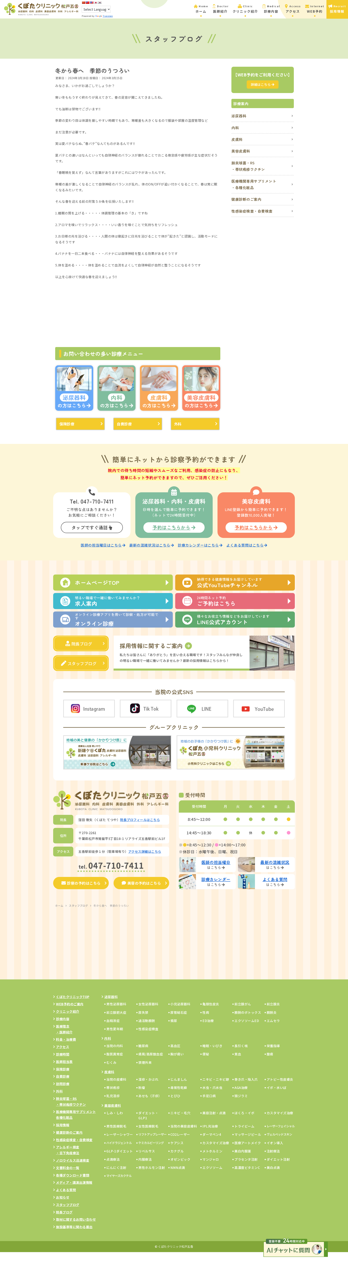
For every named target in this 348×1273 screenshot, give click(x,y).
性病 (205, 1012)
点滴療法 (113, 1159)
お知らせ (62, 1197)
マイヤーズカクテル (119, 1176)
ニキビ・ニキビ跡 (215, 1079)
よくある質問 (66, 1189)
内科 (235, 127)
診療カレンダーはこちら (198, 545)
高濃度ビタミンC (247, 1167)
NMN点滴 (177, 1167)
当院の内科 (114, 1045)
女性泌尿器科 (148, 1004)
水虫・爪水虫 (212, 1087)
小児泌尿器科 (180, 1004)
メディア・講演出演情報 (74, 1182)
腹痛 (270, 1054)
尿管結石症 (178, 1012)
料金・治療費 (66, 1039)
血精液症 (113, 1020)
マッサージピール (247, 1134)
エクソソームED (246, 1020)
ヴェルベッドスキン (279, 1134)
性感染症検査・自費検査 (251, 211)
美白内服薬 (242, 1151)
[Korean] (100, 2)
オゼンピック (180, 1159)
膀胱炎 (272, 1012)
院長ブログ (81, 644)
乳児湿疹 (113, 1095)
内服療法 (145, 1159)
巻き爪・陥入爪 (246, 1079)
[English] (91, 2)
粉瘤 (141, 1087)
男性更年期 (114, 1028)
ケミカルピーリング (151, 1143)
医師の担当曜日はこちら (101, 545)
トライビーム (244, 1126)
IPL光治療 (210, 1126)
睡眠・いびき (212, 1045)
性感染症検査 (148, 1028)
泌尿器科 (238, 115)
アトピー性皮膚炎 (280, 1079)
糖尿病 (143, 1045)
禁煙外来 (145, 1062)
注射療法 (273, 1151)
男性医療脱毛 (116, 1126)
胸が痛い (177, 1054)
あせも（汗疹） (150, 1095)
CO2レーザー (180, 1134)
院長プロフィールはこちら (140, 819)
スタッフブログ (82, 663)
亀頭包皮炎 (210, 1004)
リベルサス (146, 1151)
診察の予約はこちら (84, 883)
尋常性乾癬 (178, 1087)
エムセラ (273, 1020)
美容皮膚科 (240, 151)
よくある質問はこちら (245, 545)
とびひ (175, 1095)
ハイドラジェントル (119, 1143)
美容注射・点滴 (214, 1112)
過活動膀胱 (146, 1020)
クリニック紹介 (67, 1011)
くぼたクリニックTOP (72, 996)
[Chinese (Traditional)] (87, 2)
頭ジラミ (241, 1095)
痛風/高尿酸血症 (150, 1054)
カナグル (177, 1151)
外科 (178, 423)
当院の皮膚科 (116, 1079)
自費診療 (124, 423)
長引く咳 (241, 1045)
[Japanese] (95, 2)
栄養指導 (273, 1045)
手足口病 (209, 1095)
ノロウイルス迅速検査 (72, 1160)
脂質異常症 (114, 1054)
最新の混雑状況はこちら (149, 545)
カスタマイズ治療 (280, 1112)
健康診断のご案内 (246, 199)
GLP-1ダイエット (119, 1151)
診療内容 (62, 1018)
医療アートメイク (247, 1142)
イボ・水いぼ (277, 1087)
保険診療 (66, 423)
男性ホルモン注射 (151, 1167)
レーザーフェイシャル (281, 1126)
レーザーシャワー (119, 1134)
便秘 (205, 1054)
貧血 (237, 1054)
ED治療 (208, 1020)
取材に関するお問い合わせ (76, 1219)
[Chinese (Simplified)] (83, 2)
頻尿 (173, 1020)
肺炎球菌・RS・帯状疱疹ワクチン (248, 166)
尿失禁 (143, 1012)
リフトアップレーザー (152, 1134)
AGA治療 (241, 1087)
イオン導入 (275, 1142)
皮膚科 (237, 139)
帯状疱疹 (113, 1087)
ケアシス (176, 1142)
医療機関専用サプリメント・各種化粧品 (253, 184)
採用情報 (62, 1124)
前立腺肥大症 (116, 1012)
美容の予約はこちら (144, 883)
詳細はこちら (261, 84)
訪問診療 (62, 1083)
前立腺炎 (273, 1004)
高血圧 (175, 1045)
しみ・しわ (114, 1112)
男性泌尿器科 (116, 1004)
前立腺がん (242, 1004)
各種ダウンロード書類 (72, 1175)
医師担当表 (64, 1061)
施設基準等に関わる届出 (74, 1226)
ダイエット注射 (278, 1159)
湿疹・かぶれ (148, 1079)
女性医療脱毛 (148, 1126)
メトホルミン (212, 1151)
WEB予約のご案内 (70, 1004)
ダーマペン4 (211, 1134)
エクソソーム (212, 1167)
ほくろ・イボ (244, 1112)
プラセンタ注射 (246, 1159)
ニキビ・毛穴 (180, 1112)
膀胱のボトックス (247, 1012)
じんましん (178, 1079)
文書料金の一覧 (67, 1167)
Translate (108, 16)
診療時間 (62, 1054)
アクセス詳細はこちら (144, 851)
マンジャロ (210, 1159)
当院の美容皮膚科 (183, 1126)
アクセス (62, 1046)
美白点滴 (273, 1167)
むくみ (111, 1062)
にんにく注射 (116, 1167)
